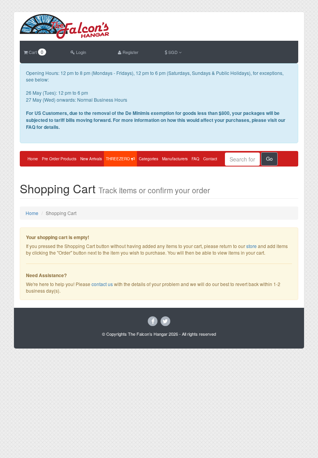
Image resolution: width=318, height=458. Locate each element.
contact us (102, 284)
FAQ (195, 158)
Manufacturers (175, 158)
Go (269, 158)
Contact (210, 158)
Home (33, 158)
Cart (35, 52)
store (251, 246)
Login (80, 52)
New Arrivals (91, 158)
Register (129, 52)
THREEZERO (118, 158)
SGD (173, 52)
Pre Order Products (59, 158)
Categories (148, 158)
